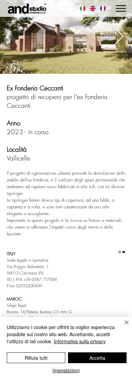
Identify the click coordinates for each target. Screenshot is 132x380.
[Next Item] (119, 37)
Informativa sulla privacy (80, 341)
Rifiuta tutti (36, 357)
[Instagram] (119, 252)
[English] (93, 8)
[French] (103, 8)
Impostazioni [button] (66, 370)
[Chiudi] (122, 326)
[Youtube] (123, 252)
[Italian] (83, 8)
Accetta (97, 357)
